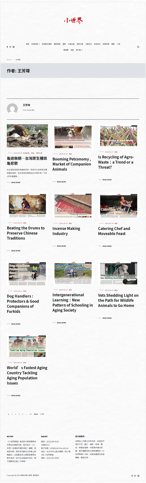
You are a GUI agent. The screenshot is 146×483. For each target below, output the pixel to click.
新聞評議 (106, 44)
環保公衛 (80, 44)
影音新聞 (34, 44)
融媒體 (65, 50)
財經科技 (97, 44)
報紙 (70, 154)
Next (36, 414)
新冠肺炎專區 (47, 44)
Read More (15, 182)
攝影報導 (57, 44)
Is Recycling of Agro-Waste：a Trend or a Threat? (116, 162)
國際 (64, 44)
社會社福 (71, 44)
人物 (118, 44)
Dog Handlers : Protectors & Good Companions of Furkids (23, 303)
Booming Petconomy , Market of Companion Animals (71, 164)
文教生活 (88, 44)
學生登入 (36, 475)
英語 (72, 50)
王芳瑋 (26, 105)
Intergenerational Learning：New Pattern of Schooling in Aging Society (72, 302)
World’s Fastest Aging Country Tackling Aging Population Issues (27, 375)
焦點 (27, 44)
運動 (113, 44)
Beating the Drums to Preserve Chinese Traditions (26, 233)
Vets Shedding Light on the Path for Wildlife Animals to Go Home (118, 300)
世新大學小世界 (26, 475)
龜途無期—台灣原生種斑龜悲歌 (27, 160)
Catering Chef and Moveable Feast (114, 231)
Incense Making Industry (66, 231)
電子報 (78, 50)
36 (31, 414)
